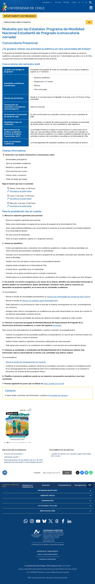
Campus (21, 569)
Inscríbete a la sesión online (21, 191)
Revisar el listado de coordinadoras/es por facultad (26, 362)
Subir (4, 472)
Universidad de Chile (38, 578)
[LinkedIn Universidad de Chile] (69, 521)
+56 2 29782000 (31, 572)
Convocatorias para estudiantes (17, 22)
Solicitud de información (47, 559)
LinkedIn (86, 472)
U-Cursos (58, 2)
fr (82, 2)
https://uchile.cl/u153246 (54, 383)
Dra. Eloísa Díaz (46, 569)
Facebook (82, 472)
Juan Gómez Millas (58, 569)
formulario (57, 325)
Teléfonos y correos (44, 572)
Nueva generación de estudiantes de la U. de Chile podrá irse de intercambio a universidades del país (23, 461)
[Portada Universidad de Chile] (25, 6)
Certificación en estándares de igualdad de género (48, 545)
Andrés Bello (28, 569)
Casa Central (66, 566)
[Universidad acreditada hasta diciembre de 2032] (47, 535)
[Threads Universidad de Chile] (57, 521)
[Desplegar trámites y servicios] (90, 485)
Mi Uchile (66, 2)
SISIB (29, 578)
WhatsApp (91, 472)
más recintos (72, 569)
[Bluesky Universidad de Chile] (44, 521)
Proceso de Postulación (13, 454)
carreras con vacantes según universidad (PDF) (40, 300)
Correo (74, 2)
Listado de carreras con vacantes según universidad (71, 455)
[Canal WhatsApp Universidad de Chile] (25, 521)
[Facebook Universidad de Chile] (63, 521)
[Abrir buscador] (90, 2)
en (79, 2)
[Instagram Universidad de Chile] (32, 521)
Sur (66, 569)
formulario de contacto (59, 395)
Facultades (46, 2)
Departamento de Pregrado (20, 16)
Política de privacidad (60, 578)
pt (86, 2)
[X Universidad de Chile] (51, 521)
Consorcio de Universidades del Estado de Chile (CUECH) (68, 296)
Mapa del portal (57, 572)
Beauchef (37, 569)
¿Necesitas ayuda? (11, 457)
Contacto (66, 572)
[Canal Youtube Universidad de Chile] (38, 521)
